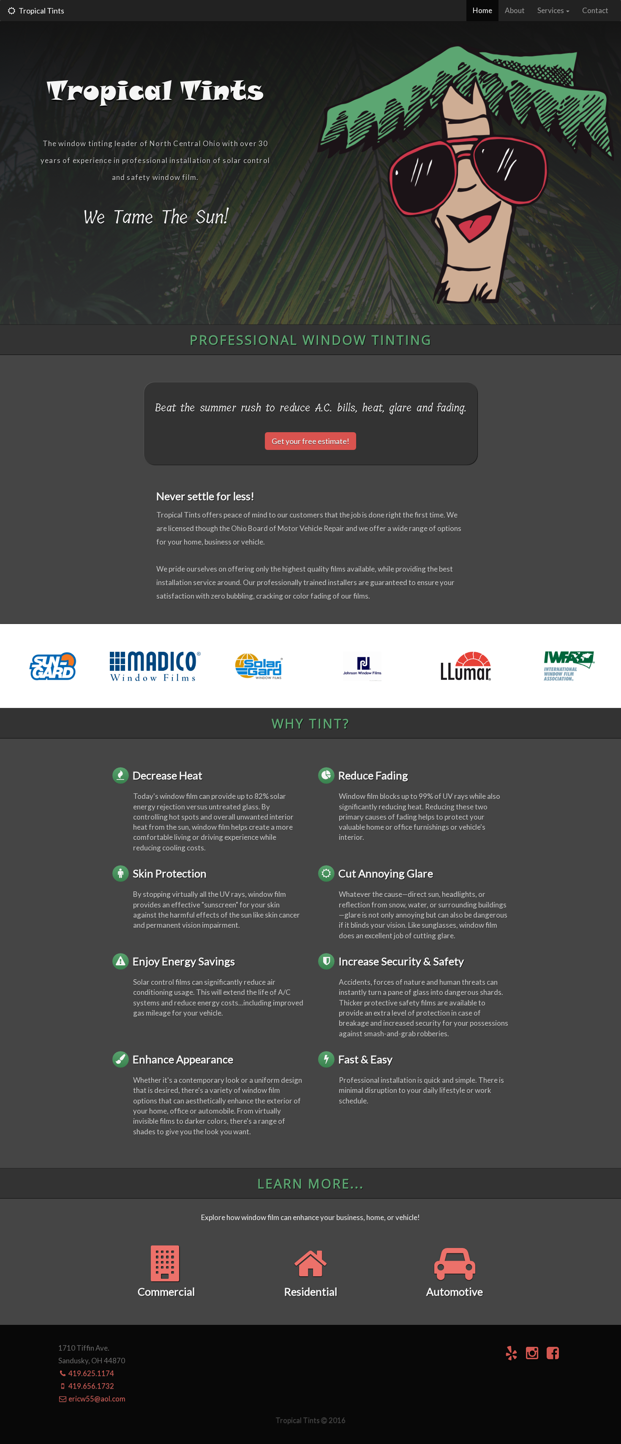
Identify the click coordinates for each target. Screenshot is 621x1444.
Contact (595, 10)
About (515, 10)
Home (485, 10)
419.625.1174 (90, 1373)
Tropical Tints (40, 10)
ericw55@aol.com (96, 1398)
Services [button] (551, 10)
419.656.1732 (90, 1385)
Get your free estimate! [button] (310, 441)
